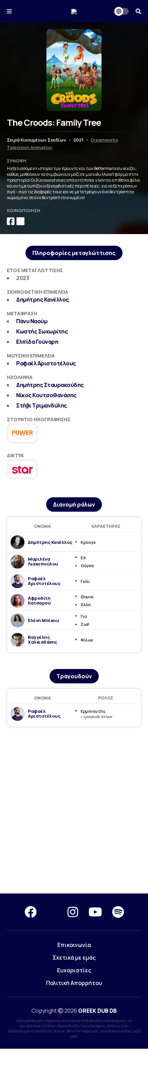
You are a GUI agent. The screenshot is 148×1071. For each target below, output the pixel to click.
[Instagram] (72, 912)
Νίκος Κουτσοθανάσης (46, 395)
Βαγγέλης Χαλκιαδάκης (42, 639)
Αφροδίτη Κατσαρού (39, 600)
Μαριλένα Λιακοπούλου (43, 561)
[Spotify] (118, 912)
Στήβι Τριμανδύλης (41, 405)
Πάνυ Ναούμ (31, 321)
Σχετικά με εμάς (74, 957)
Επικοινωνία (74, 945)
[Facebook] (30, 912)
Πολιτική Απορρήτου (74, 983)
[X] (52, 912)
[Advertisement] (74, 810)
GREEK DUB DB (97, 1010)
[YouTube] (95, 912)
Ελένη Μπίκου (43, 620)
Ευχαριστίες (74, 970)
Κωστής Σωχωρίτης (42, 331)
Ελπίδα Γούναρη (37, 341)
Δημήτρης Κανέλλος (42, 299)
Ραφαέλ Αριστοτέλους (46, 363)
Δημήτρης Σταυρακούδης (50, 385)
